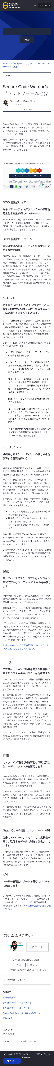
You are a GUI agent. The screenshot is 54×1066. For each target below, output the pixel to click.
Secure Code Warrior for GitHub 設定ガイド (23, 1013)
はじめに (30, 63)
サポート (37, 947)
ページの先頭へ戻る (12, 980)
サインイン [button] (45, 5)
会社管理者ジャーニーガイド (16, 1008)
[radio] (19, 965)
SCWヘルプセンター (12, 63)
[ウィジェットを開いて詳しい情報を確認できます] (12, 1061)
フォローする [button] (27, 109)
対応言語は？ (9, 997)
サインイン (7, 1041)
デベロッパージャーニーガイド (17, 1003)
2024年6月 (7, 1018)
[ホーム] (11, 5)
